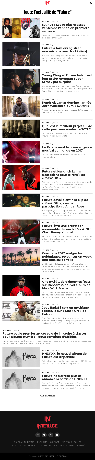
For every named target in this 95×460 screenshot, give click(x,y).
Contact (54, 442)
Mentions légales (71, 442)
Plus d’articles (47, 396)
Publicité (42, 442)
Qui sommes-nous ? (24, 442)
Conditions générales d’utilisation (31, 445)
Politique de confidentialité (69, 445)
